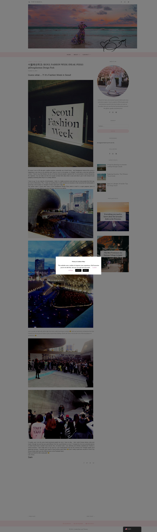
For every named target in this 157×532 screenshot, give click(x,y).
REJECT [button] (86, 270)
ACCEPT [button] (78, 270)
